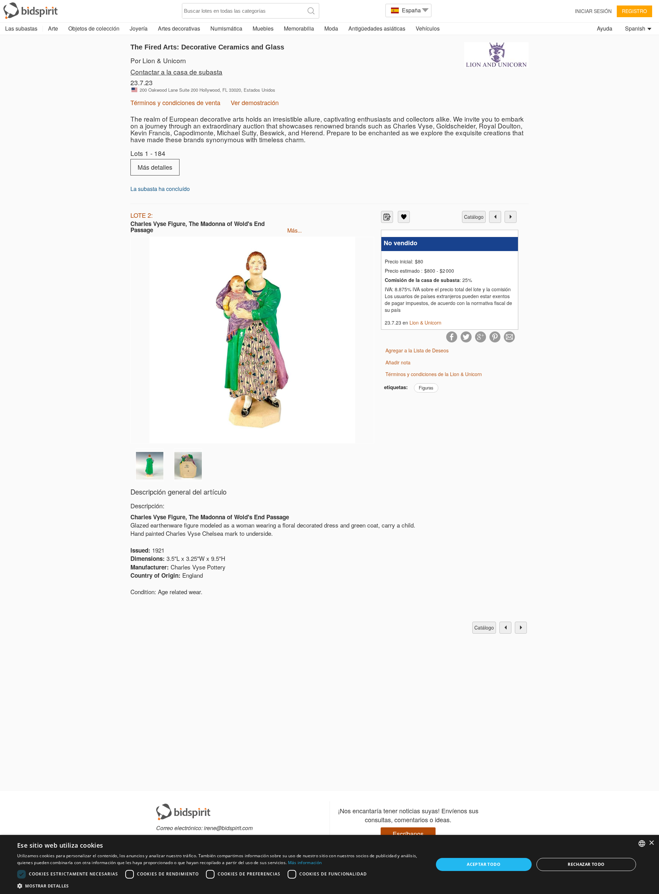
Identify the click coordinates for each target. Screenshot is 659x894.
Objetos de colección (93, 28)
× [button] (651, 843)
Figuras (426, 387)
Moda (331, 28)
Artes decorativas (179, 28)
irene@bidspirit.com (228, 828)
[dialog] (329, 864)
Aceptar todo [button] (483, 864)
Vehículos (428, 28)
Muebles (263, 28)
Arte (53, 28)
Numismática (226, 28)
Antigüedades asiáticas (376, 28)
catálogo (474, 216)
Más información (305, 862)
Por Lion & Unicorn (158, 60)
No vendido (400, 243)
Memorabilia (299, 28)
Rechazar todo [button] (586, 864)
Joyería (139, 28)
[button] (219, 885)
